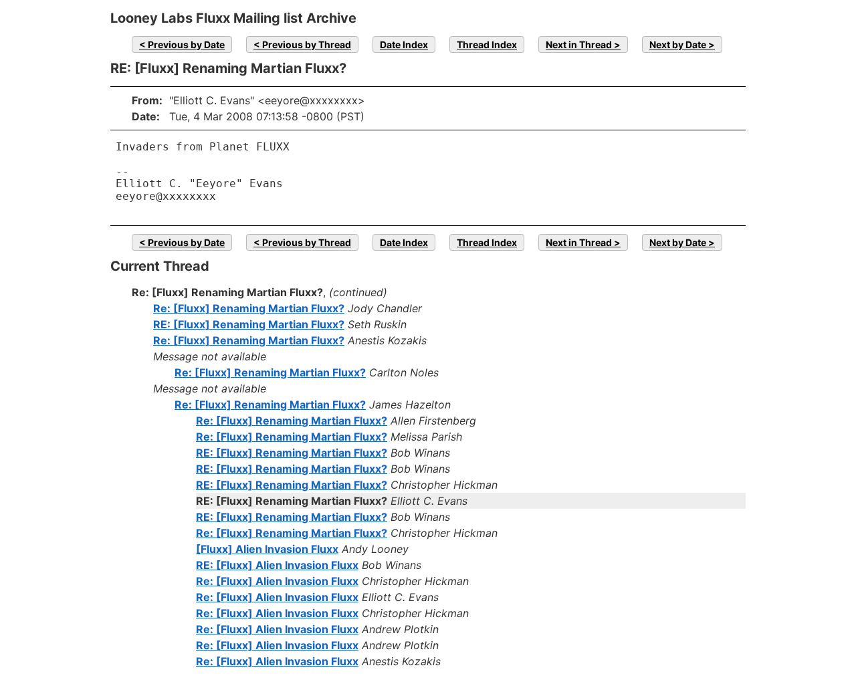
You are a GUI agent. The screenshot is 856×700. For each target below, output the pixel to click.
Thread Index (487, 44)
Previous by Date (186, 44)
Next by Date (677, 44)
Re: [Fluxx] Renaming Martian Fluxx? (248, 308)
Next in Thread (579, 44)
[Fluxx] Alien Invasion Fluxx (267, 549)
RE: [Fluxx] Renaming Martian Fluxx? (248, 324)
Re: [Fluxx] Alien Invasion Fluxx (277, 581)
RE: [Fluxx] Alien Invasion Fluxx (277, 565)
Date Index (404, 44)
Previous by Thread (306, 44)
